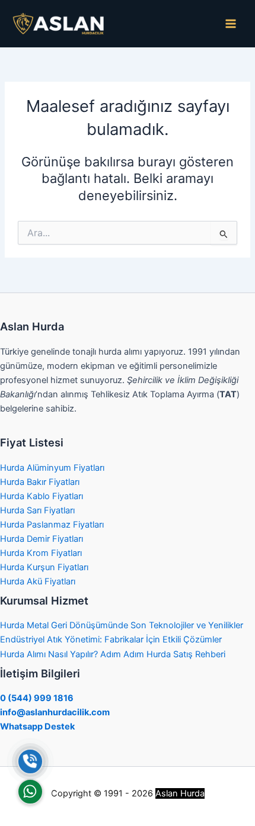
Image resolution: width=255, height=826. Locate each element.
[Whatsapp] (30, 792)
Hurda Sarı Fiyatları (37, 510)
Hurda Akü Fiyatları (37, 581)
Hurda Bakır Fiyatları (39, 482)
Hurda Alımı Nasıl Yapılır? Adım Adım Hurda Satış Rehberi (112, 654)
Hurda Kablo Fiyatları (41, 496)
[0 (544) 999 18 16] (30, 761)
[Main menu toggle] (230, 23)
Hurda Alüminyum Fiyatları (52, 467)
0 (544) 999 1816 (37, 698)
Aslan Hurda (180, 793)
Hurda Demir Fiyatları (41, 538)
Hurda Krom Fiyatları (41, 553)
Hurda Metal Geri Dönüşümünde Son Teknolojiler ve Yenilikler (121, 625)
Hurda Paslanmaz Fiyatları (52, 524)
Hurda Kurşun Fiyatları (44, 567)
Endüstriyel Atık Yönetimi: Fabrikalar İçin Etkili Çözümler (111, 639)
